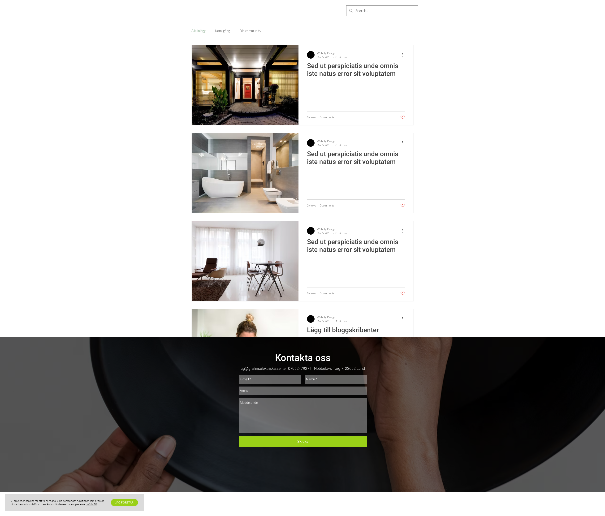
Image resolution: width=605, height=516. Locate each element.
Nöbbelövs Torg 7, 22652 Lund (339, 368)
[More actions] (404, 55)
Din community (250, 31)
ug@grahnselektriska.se (261, 368)
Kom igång (222, 31)
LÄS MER (91, 504)
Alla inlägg (198, 31)
